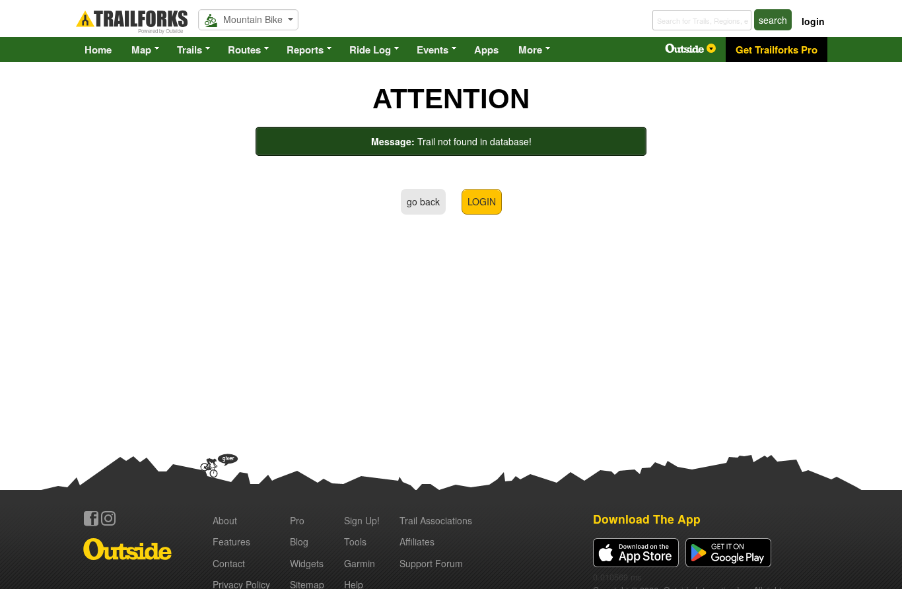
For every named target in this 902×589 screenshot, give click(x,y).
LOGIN (482, 201)
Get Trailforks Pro (776, 49)
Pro (297, 520)
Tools (355, 541)
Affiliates (416, 541)
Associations (435, 520)
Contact (229, 563)
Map (141, 49)
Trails (189, 49)
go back (423, 201)
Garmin (359, 563)
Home (98, 49)
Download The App (647, 518)
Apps (486, 49)
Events (432, 49)
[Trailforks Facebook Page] (91, 518)
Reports (305, 49)
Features (231, 541)
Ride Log (370, 49)
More (530, 49)
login (813, 21)
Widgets (307, 563)
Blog (299, 541)
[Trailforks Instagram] (108, 518)
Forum (431, 563)
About (225, 520)
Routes (244, 49)
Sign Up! (362, 520)
